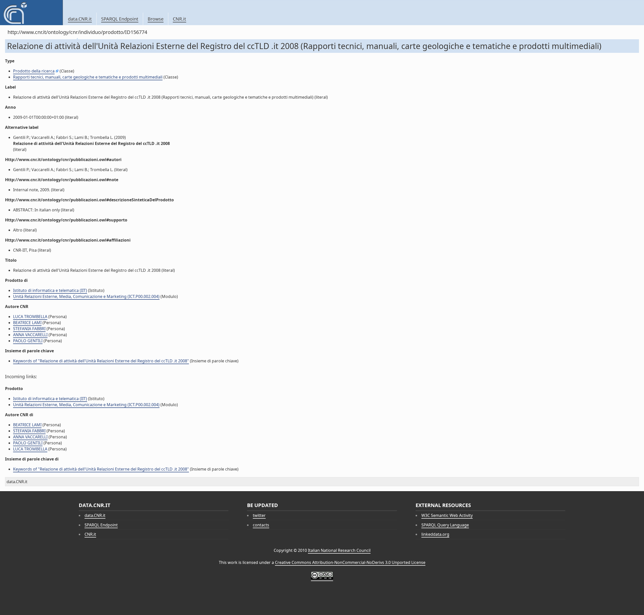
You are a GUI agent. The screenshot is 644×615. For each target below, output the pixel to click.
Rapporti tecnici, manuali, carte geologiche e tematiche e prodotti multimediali (88, 77)
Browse (156, 19)
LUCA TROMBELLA (30, 316)
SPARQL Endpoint (119, 19)
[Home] (31, 12)
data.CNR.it (80, 19)
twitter (259, 515)
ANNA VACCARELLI (30, 334)
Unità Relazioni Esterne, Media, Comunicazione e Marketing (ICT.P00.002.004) (86, 296)
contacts (261, 525)
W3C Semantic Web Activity (447, 515)
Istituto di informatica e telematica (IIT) (50, 290)
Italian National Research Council (339, 550)
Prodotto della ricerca (34, 71)
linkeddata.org (435, 534)
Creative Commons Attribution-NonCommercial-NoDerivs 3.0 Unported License (350, 562)
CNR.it (179, 19)
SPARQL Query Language (445, 525)
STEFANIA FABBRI (29, 328)
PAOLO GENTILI (28, 340)
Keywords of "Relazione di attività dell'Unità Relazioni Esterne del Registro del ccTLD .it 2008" (101, 361)
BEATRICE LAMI (27, 322)
